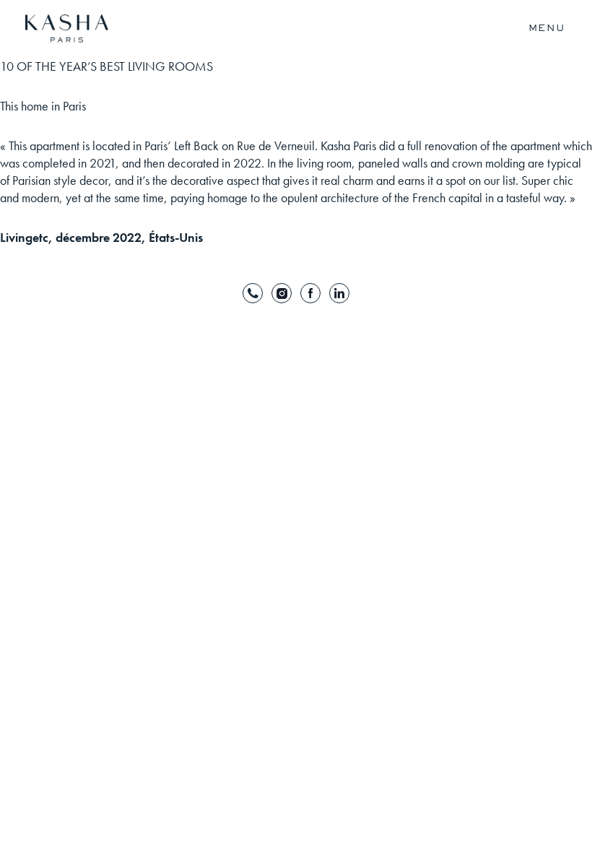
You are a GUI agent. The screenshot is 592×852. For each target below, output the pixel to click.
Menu (546, 27)
